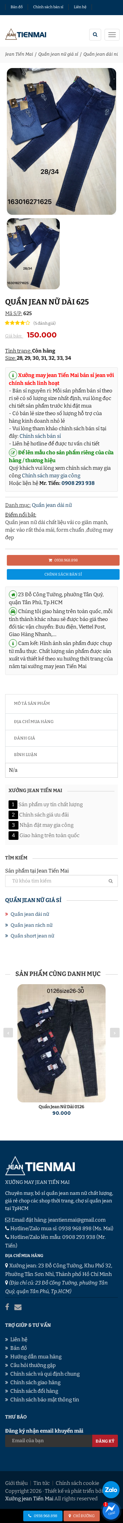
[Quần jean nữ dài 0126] (61, 1043)
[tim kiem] (95, 35)
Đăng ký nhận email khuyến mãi (44, 1431)
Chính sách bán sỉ (48, 7)
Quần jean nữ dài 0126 (61, 1106)
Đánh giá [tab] (24, 738)
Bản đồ (17, 7)
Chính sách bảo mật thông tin (44, 1400)
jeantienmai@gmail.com (77, 1220)
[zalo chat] (111, 1489)
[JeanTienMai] (25, 35)
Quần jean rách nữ (32, 925)
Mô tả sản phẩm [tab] (32, 703)
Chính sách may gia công (51, 476)
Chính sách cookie (77, 1483)
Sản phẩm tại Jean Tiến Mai (37, 871)
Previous (8, 1032)
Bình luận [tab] (25, 754)
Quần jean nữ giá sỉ (58, 54)
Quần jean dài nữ (101, 54)
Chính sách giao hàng (35, 1382)
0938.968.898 (66, 560)
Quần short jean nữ (32, 936)
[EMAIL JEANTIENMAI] (18, 1307)
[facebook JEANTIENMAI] (7, 1307)
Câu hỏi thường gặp (33, 1365)
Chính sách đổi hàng (34, 1391)
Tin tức (41, 1483)
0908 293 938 (78, 483)
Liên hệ (80, 7)
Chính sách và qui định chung (45, 1374)
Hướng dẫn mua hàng (36, 1357)
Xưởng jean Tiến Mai (29, 1499)
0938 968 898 (75, 1228)
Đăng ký (105, 1441)
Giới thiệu (16, 1483)
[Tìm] (110, 881)
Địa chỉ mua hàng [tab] (34, 721)
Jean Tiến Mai (19, 54)
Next (115, 1032)
